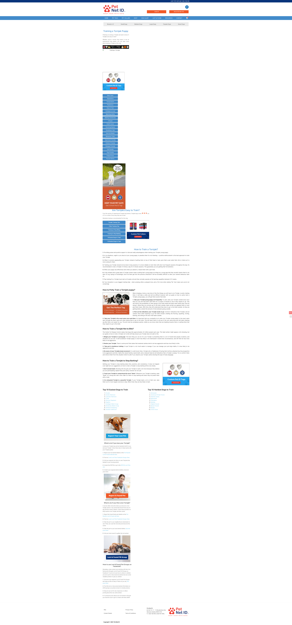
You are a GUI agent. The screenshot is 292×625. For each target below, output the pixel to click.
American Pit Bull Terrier (158, 395)
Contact (179, 18)
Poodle (108, 393)
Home (106, 18)
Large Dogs (152, 24)
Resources (168, 18)
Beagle (153, 407)
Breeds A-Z (110, 24)
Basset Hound (155, 406)
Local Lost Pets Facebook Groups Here (118, 457)
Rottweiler (154, 393)
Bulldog (153, 402)
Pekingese (154, 400)
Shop (135, 18)
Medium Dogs (138, 24)
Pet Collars (126, 18)
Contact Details (108, 613)
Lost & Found (157, 18)
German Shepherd (111, 400)
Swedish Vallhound (111, 409)
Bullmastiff (154, 398)
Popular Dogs (167, 24)
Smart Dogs (181, 24)
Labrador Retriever (111, 396)
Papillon (108, 402)
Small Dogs (124, 24)
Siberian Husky (155, 396)
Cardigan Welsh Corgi (112, 404)
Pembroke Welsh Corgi (112, 406)
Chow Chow (154, 409)
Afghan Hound (155, 404)
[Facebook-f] (187, 7)
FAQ (105, 610)
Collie (107, 398)
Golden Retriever (110, 395)
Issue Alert (145, 18)
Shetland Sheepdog (111, 407)
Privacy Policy (129, 610)
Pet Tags (115, 18)
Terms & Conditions (130, 613)
